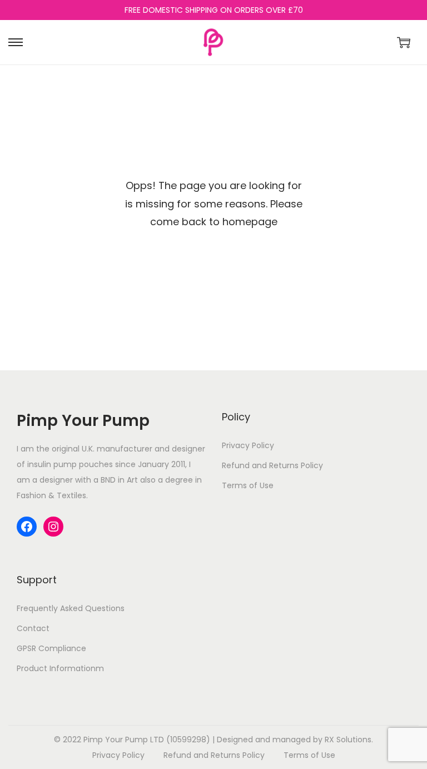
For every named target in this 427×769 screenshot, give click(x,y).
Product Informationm (60, 668)
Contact (33, 628)
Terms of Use (248, 485)
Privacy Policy (248, 445)
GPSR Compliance (51, 648)
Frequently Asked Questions (71, 608)
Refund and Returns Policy (272, 465)
